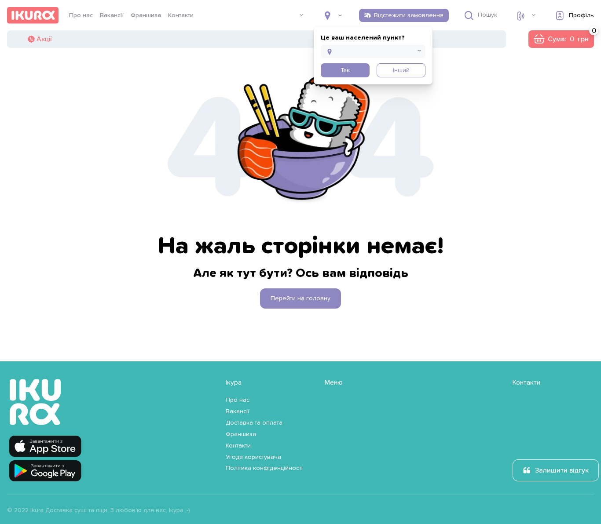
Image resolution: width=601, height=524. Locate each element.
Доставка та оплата (254, 423)
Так (345, 70)
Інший (401, 70)
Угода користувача (253, 457)
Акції (44, 39)
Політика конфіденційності (264, 468)
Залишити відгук (562, 470)
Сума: (561, 39)
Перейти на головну (300, 298)
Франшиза (146, 15)
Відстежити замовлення (408, 15)
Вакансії (112, 15)
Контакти (181, 15)
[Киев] (333, 15)
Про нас (81, 15)
